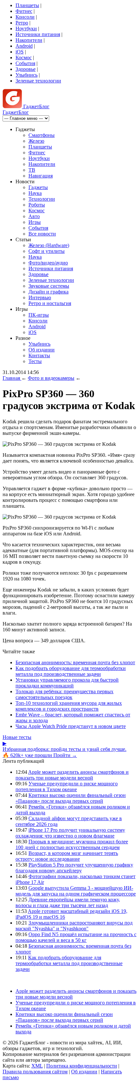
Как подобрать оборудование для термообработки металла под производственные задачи (71, 671)
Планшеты (27, 5)
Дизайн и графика (48, 291)
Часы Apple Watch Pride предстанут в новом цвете (71, 726)
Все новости (42, 233)
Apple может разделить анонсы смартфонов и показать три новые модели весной (72, 775)
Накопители (29, 40)
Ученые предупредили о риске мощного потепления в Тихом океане (67, 786)
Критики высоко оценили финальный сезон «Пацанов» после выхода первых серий (71, 798)
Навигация (40, 175)
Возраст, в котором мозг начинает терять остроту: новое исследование (67, 856)
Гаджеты (38, 187)
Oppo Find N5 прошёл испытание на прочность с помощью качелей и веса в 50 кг (76, 937)
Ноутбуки (26, 28)
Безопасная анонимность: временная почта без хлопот (75, 662)
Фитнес (24, 11)
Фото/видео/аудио (48, 262)
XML (37, 1066)
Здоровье (26, 69)
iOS (20, 51)
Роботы (36, 204)
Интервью (39, 297)
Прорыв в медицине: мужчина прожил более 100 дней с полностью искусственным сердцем (72, 844)
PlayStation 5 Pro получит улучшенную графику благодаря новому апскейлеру (74, 867)
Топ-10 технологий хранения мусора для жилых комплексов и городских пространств (69, 706)
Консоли (25, 17)
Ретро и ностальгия (49, 303)
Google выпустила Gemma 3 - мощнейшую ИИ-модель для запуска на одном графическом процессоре (76, 890)
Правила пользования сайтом (35, 1071)
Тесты (35, 361)
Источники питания (38, 34)
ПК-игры (38, 315)
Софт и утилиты (46, 251)
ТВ (31, 170)
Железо (36, 141)
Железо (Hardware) (48, 245)
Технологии (41, 199)
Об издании (41, 349)
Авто (34, 216)
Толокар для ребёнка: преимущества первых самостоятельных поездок (64, 694)
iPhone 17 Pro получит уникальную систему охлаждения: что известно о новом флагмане (70, 833)
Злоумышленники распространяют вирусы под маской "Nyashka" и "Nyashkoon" (74, 925)
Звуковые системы (48, 286)
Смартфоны (41, 135)
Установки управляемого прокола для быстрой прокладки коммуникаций (67, 682)
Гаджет (35, 106)
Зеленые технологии (38, 80)
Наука (35, 193)
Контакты (39, 355)
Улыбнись (26, 75)
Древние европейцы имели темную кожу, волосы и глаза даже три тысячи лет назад (68, 902)
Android (24, 46)
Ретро (22, 22)
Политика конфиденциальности (81, 1066)
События (25, 63)
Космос (24, 57)
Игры (34, 222)
